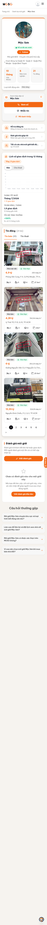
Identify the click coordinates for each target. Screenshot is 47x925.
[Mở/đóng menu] (43, 3)
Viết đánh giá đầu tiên (23, 494)
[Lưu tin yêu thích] (40, 244)
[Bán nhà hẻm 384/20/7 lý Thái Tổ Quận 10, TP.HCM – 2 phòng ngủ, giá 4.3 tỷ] (23, 299)
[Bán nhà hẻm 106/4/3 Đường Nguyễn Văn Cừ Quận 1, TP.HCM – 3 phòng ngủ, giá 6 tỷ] (23, 345)
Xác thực (26, 269)
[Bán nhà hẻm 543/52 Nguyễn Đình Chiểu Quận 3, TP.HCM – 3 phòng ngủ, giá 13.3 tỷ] (23, 390)
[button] (7, 4)
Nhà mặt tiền (12, 269)
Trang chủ (6, 11)
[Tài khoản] (37, 4)
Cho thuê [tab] (18, 168)
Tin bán (10, 236)
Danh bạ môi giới (18, 11)
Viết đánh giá (25, 458)
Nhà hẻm (10, 314)
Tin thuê (24, 236)
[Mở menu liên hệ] (41, 920)
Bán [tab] (8, 168)
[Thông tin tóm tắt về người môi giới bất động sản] (41, 97)
